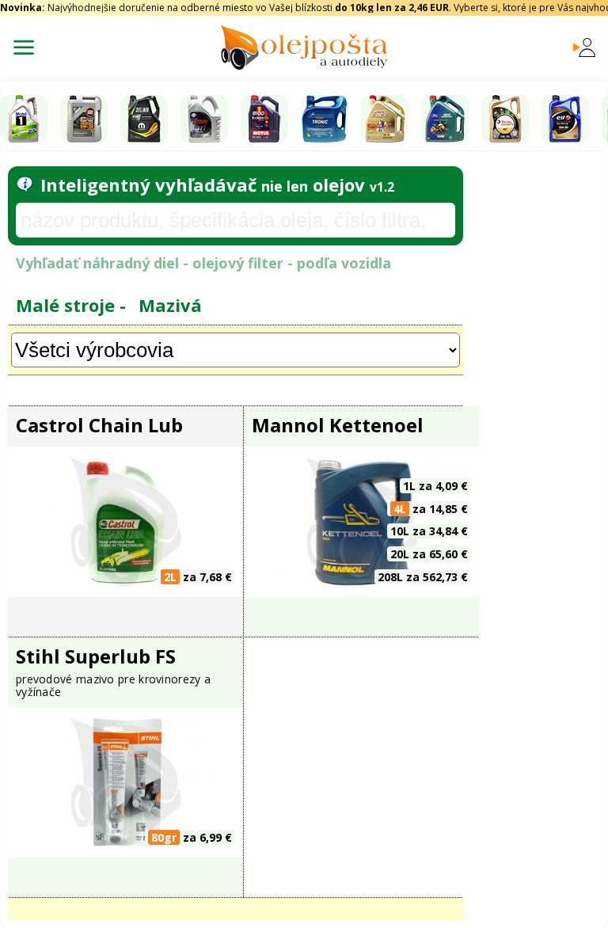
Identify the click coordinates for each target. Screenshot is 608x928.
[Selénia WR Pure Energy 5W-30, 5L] (144, 119)
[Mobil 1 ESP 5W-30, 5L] (24, 119)
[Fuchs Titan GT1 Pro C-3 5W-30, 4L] (204, 119)
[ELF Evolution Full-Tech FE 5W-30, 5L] (565, 119)
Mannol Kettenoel (338, 425)
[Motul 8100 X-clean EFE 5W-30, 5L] (264, 119)
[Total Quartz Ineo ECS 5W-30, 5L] (505, 119)
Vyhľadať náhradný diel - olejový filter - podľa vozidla (203, 262)
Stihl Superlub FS (96, 656)
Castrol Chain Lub (99, 425)
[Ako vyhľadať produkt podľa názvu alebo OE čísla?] (24, 184)
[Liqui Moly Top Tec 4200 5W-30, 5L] (84, 119)
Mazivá (170, 305)
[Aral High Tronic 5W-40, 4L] (324, 119)
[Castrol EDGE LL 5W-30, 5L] (384, 119)
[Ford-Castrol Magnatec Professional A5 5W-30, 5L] (445, 119)
